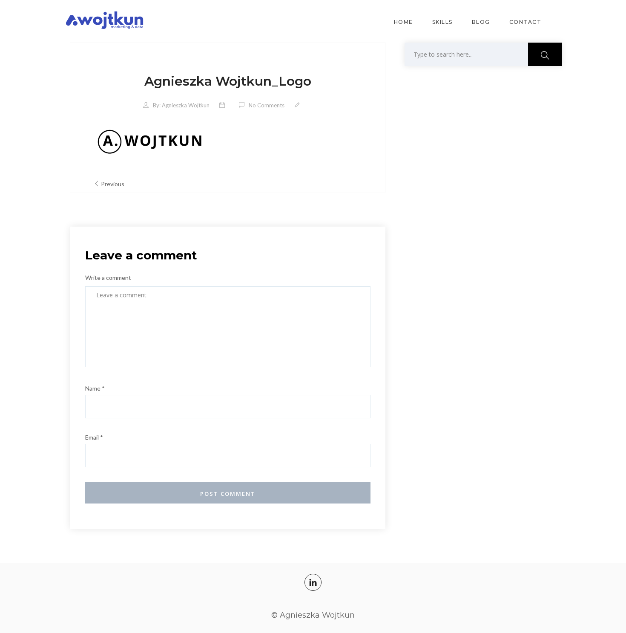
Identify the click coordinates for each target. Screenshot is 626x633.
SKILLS (442, 22)
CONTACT (525, 22)
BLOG (481, 22)
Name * (95, 388)
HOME (403, 22)
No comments (266, 105)
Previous (112, 183)
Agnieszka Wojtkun (186, 105)
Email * (94, 437)
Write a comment (108, 277)
